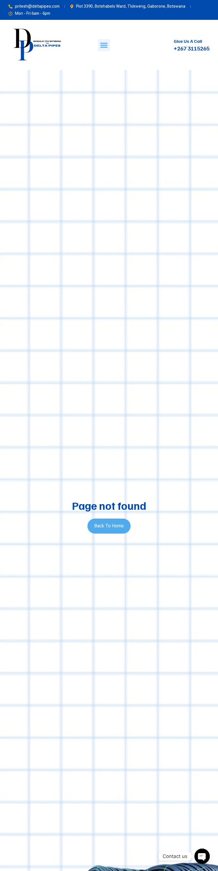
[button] (104, 45)
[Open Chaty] (202, 856)
